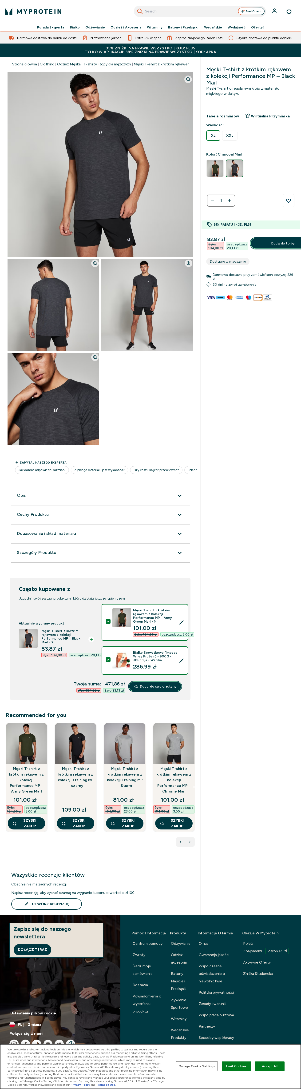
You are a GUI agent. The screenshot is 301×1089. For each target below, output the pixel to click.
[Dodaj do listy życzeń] (288, 200)
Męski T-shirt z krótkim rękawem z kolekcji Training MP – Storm (125, 777)
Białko (75, 27)
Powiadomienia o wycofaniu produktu (147, 1003)
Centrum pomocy (147, 943)
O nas (204, 943)
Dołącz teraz (32, 950)
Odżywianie (95, 27)
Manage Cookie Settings (197, 1066)
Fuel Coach (253, 11)
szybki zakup (29, 823)
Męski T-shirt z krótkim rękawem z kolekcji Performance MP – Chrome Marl (174, 780)
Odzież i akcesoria (179, 958)
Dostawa (140, 985)
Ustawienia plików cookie (33, 1013)
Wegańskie (213, 27)
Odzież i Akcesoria (126, 27)
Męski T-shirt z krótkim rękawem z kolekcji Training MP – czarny (76, 777)
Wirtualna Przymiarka (270, 116)
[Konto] (275, 11)
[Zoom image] (188, 79)
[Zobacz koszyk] (289, 11)
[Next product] (190, 842)
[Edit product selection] (181, 622)
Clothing (47, 64)
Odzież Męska (69, 64)
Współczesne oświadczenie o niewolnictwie (212, 973)
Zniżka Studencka (258, 974)
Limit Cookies (236, 1066)
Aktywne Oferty (257, 962)
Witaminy (154, 27)
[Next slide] (194, 787)
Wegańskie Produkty (180, 1034)
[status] (221, 200)
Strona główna (24, 64)
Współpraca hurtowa (216, 1015)
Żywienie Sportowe (179, 1003)
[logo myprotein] (33, 11)
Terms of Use (105, 1084)
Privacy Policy (80, 1084)
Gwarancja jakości (214, 955)
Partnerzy (207, 1026)
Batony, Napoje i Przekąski (178, 981)
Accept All (269, 1066)
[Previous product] (180, 842)
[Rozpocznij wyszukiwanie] (140, 11)
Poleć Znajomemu (265, 947)
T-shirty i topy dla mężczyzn (107, 64)
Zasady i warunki (212, 1004)
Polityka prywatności (216, 992)
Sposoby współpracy (216, 1038)
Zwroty (139, 955)
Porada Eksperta (50, 27)
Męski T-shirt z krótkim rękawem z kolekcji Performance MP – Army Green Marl (26, 780)
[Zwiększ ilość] (229, 200)
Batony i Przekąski (183, 27)
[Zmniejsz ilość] (212, 200)
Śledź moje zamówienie (143, 970)
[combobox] (200, 11)
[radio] (213, 135)
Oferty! (257, 27)
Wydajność (237, 27)
